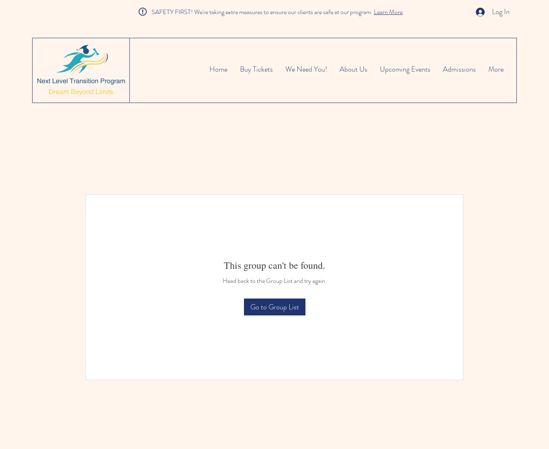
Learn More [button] (388, 11)
